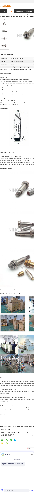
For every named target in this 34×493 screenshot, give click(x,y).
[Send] (31, 490)
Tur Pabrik (29, 11)
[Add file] (2, 490)
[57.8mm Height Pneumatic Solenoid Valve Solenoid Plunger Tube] (4, 24)
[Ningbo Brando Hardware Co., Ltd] (5, 5)
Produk (10, 11)
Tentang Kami (19, 11)
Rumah (3, 11)
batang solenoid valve (9, 426)
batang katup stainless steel (24, 426)
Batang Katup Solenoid (15, 14)
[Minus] (32, 454)
